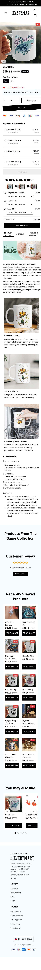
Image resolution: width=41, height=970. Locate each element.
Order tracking (15, 893)
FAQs (12, 897)
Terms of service (16, 916)
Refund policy (15, 928)
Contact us (14, 888)
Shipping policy (16, 920)
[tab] (15, 833)
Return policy (15, 924)
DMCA (12, 901)
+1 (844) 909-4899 (17, 872)
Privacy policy (15, 911)
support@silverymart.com (19, 875)
